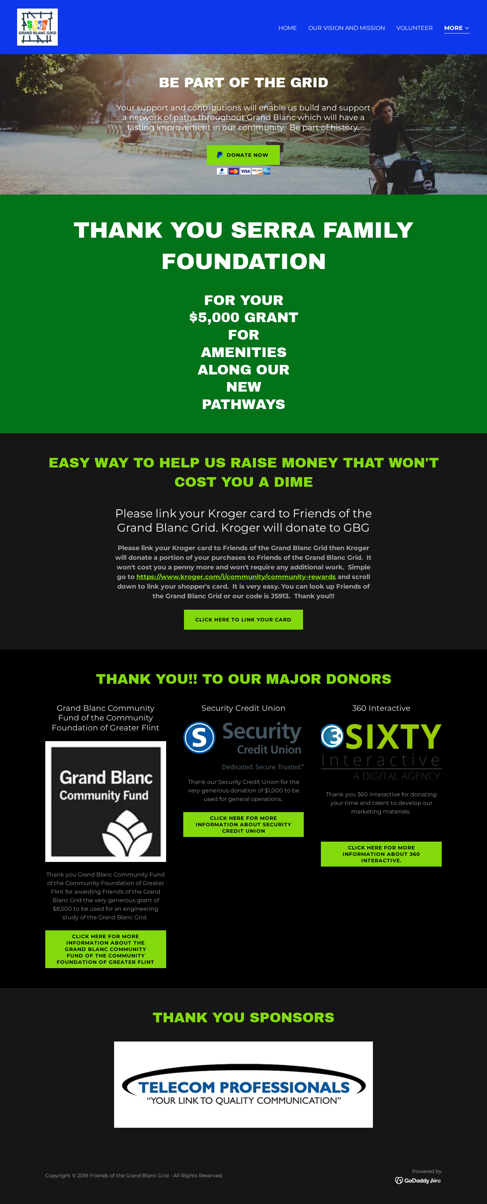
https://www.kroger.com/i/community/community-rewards (236, 577)
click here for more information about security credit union (243, 824)
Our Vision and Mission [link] (346, 28)
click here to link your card (243, 619)
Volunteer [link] (414, 28)
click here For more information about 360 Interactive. (381, 854)
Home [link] (287, 28)
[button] (457, 28)
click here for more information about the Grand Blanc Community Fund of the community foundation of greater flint (105, 949)
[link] (37, 26)
